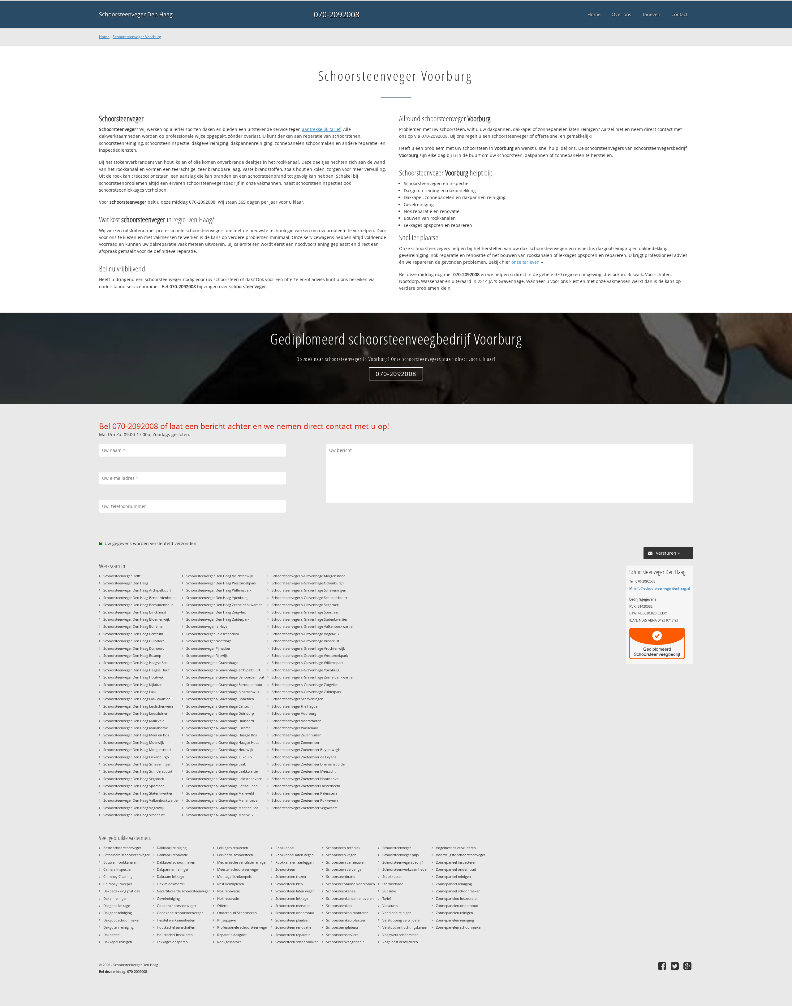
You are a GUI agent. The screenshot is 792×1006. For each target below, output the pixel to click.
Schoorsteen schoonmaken (297, 941)
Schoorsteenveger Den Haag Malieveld (134, 720)
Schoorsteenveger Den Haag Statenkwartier (137, 793)
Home (104, 36)
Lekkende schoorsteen (235, 854)
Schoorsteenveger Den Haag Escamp (132, 655)
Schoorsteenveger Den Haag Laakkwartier (136, 698)
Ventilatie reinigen (396, 912)
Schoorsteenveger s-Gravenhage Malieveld (220, 793)
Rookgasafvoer (229, 941)
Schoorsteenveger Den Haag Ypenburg (217, 597)
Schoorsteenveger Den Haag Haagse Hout (136, 670)
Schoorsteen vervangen (345, 869)
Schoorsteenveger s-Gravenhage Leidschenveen (224, 778)
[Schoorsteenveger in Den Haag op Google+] (688, 966)
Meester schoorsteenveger (238, 869)
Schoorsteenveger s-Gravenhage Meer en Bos (222, 807)
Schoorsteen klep (289, 884)
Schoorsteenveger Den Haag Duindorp (134, 641)
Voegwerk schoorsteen (400, 934)
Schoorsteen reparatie (292, 934)
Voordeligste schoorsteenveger (460, 854)
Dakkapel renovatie (172, 854)
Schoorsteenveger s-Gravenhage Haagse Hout (222, 742)
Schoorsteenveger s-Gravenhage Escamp (218, 728)
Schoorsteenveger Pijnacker (208, 648)
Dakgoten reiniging (118, 927)
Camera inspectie (117, 869)
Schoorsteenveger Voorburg (137, 36)
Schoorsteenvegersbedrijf (402, 862)
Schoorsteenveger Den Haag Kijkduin (132, 684)
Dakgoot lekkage (116, 905)
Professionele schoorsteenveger (242, 927)
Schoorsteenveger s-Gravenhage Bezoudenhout (224, 684)
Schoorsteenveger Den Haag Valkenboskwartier (141, 800)
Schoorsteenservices (342, 934)
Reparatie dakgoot (232, 934)
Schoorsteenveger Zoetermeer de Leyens (304, 757)
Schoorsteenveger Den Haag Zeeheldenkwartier (224, 604)
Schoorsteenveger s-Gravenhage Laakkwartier (222, 771)
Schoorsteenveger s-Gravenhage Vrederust (305, 641)
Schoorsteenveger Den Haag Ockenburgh (136, 757)
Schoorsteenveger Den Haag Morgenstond (137, 749)
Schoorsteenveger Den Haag (136, 14)
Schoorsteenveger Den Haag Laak (130, 691)
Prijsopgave (226, 920)
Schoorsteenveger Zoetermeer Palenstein (304, 793)
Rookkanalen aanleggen (294, 862)
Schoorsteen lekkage (291, 898)
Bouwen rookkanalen (120, 862)
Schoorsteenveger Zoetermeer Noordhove (305, 778)
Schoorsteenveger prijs (400, 854)
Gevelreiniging (168, 898)
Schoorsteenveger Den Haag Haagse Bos (135, 662)
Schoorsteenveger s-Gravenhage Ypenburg (305, 670)
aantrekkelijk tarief (321, 129)
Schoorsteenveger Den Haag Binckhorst (134, 612)
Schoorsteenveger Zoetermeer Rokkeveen (305, 800)
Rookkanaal (284, 847)
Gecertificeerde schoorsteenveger (183, 891)
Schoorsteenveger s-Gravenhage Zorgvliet (305, 684)
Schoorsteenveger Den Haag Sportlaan (134, 785)
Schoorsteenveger (396, 847)
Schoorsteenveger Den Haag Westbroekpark (221, 583)
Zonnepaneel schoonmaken (458, 891)
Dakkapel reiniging (172, 847)
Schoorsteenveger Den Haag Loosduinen (135, 713)
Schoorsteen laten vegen (295, 891)
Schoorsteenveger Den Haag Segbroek (133, 778)
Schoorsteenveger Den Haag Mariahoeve (135, 728)
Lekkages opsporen (172, 941)
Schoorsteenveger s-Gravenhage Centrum (219, 706)
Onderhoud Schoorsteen (237, 912)
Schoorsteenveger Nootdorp (208, 641)
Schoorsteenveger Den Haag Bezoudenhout (138, 604)
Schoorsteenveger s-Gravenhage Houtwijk (219, 749)
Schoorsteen (285, 869)
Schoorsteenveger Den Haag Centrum (133, 633)
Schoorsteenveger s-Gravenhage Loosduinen (222, 785)
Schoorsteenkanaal (341, 891)
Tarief (386, 898)
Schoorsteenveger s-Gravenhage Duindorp (220, 713)
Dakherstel (111, 934)
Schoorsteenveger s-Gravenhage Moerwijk (219, 815)
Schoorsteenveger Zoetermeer (295, 742)
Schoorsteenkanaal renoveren (350, 898)
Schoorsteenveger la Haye (206, 626)
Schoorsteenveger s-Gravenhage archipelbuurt (223, 670)
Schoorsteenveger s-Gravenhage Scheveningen (309, 590)
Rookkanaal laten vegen (294, 854)
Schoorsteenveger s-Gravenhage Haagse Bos (221, 735)
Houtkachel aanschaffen (176, 927)
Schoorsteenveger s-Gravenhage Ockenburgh (308, 583)
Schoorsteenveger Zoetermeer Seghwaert (304, 807)
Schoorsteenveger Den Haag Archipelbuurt (137, 590)
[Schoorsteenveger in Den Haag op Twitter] (675, 966)
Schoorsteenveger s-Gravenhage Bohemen (220, 698)
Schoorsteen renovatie (293, 927)
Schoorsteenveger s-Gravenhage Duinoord (220, 720)
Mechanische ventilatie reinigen (242, 862)
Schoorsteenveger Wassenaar (295, 728)
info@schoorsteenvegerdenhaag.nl (662, 588)
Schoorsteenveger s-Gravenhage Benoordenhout (225, 677)
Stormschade (392, 884)
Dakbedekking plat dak (121, 891)
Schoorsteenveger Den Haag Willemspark (219, 590)
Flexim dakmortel (171, 884)
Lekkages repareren (232, 847)
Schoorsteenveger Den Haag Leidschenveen (138, 706)
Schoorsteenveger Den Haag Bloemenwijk (136, 619)
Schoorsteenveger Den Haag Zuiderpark (217, 619)
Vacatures (390, 905)
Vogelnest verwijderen (400, 941)
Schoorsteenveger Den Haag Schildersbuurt (137, 771)
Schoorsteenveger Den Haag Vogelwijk (134, 807)
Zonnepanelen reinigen (454, 912)
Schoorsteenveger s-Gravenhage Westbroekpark (310, 655)
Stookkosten (392, 876)
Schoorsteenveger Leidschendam (212, 633)
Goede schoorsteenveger (176, 905)
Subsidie (389, 891)
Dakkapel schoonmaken (176, 862)
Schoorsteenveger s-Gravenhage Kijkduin (219, 757)
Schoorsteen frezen (290, 876)
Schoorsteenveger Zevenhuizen (296, 735)
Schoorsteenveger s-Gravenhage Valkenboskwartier (313, 626)
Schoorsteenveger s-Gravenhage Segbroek (305, 604)
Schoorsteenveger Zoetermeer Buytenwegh (306, 749)
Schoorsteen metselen (293, 905)
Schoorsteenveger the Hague (294, 706)
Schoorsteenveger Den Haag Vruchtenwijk (219, 576)
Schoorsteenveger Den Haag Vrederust (134, 815)
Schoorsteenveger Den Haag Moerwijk (133, 742)
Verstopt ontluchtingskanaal (405, 927)
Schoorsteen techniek (343, 847)
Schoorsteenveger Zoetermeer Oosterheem (306, 785)
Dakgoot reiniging (117, 912)
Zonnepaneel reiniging (454, 884)
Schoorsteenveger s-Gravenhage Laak (216, 764)
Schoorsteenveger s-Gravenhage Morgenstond (309, 576)
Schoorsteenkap (339, 905)
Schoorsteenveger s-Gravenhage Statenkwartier (309, 619)
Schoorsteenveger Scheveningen (297, 698)
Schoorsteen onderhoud (294, 912)
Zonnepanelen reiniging (455, 920)
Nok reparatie (228, 898)
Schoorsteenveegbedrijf (345, 941)
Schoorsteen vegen (341, 854)
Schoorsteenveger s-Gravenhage (212, 662)
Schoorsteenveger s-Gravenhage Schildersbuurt (309, 597)
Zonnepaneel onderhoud (456, 869)
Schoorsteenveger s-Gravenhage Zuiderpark (306, 691)
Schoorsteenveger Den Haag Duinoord (134, 648)
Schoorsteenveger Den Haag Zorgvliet (216, 612)
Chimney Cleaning (117, 876)
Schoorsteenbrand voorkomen (350, 884)
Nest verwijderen (230, 884)
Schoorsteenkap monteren (347, 912)
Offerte (222, 905)
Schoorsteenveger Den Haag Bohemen (134, 626)
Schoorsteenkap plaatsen (346, 920)
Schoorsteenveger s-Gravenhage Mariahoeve (221, 800)
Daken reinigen (115, 898)
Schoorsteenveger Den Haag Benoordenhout (139, 597)
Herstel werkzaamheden (176, 920)
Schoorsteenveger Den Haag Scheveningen (137, 764)
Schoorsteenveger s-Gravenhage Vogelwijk (305, 633)
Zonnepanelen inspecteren (457, 898)
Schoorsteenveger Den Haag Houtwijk (133, 677)
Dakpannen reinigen (173, 869)
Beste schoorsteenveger (122, 847)
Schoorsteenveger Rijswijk (207, 655)
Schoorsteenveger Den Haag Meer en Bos (136, 735)
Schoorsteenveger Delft (121, 576)
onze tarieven (525, 262)
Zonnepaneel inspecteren (456, 862)
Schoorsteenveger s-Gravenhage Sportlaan (305, 612)
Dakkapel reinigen (117, 941)
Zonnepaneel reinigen (453, 876)
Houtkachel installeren (175, 934)
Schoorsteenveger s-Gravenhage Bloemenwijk (222, 691)
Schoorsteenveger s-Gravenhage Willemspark (307, 662)
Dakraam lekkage (170, 876)
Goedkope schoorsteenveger (180, 912)
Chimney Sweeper (117, 884)
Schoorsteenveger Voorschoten (296, 720)
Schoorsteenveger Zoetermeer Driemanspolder (309, 764)
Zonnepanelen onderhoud (457, 905)
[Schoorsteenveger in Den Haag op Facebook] (663, 966)
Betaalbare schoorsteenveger (126, 854)
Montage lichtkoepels (234, 876)
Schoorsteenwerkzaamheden (405, 869)
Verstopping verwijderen (402, 920)
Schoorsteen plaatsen (292, 920)
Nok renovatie (228, 891)
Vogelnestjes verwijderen (456, 847)
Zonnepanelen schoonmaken (459, 927)
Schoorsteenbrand (340, 876)
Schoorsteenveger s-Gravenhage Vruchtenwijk (308, 648)
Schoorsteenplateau (342, 927)
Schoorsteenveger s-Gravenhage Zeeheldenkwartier (313, 677)
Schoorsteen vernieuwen (346, 862)
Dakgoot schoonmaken (121, 920)
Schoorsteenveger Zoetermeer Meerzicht (304, 771)
